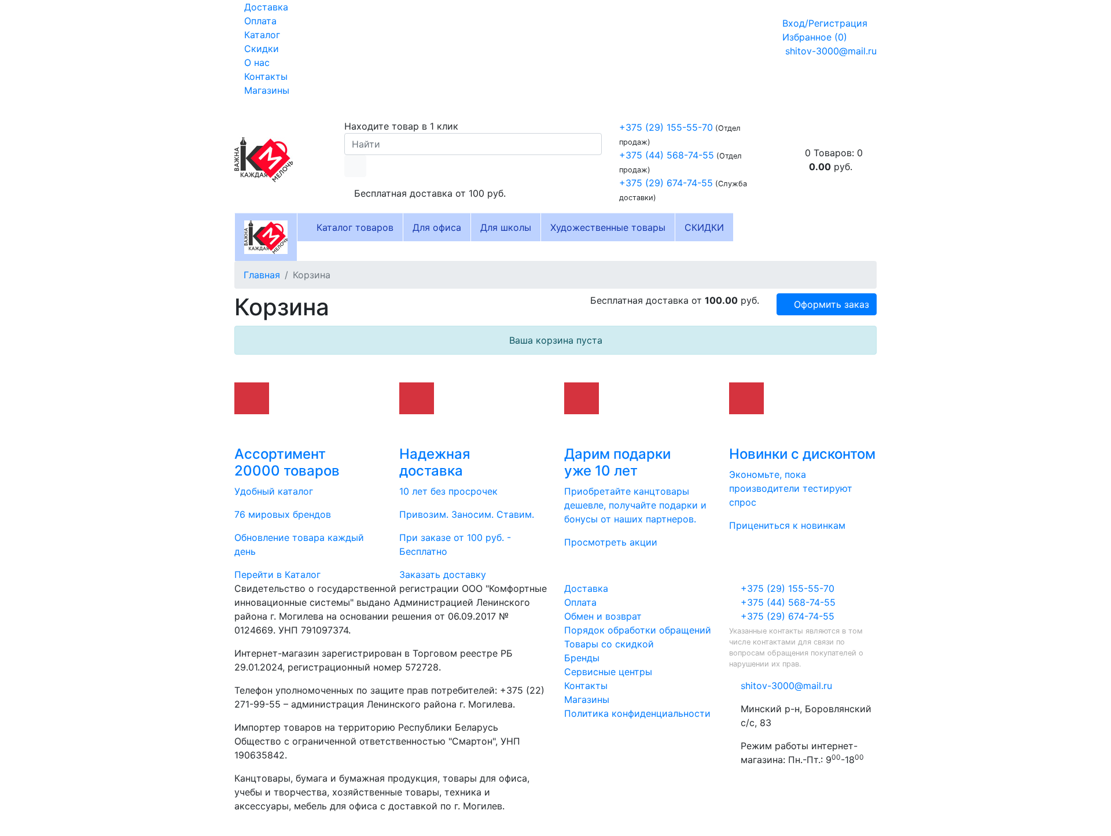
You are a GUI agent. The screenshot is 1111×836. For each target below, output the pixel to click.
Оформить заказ (830, 304)
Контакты (264, 76)
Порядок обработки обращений (637, 630)
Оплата (259, 21)
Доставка (264, 7)
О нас (255, 62)
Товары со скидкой (609, 644)
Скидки (260, 48)
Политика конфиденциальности (637, 713)
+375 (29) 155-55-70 (666, 127)
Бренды (581, 658)
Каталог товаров (353, 227)
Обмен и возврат (603, 616)
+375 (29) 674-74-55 (666, 183)
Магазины (265, 90)
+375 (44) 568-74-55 (666, 155)
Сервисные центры (608, 671)
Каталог (260, 34)
